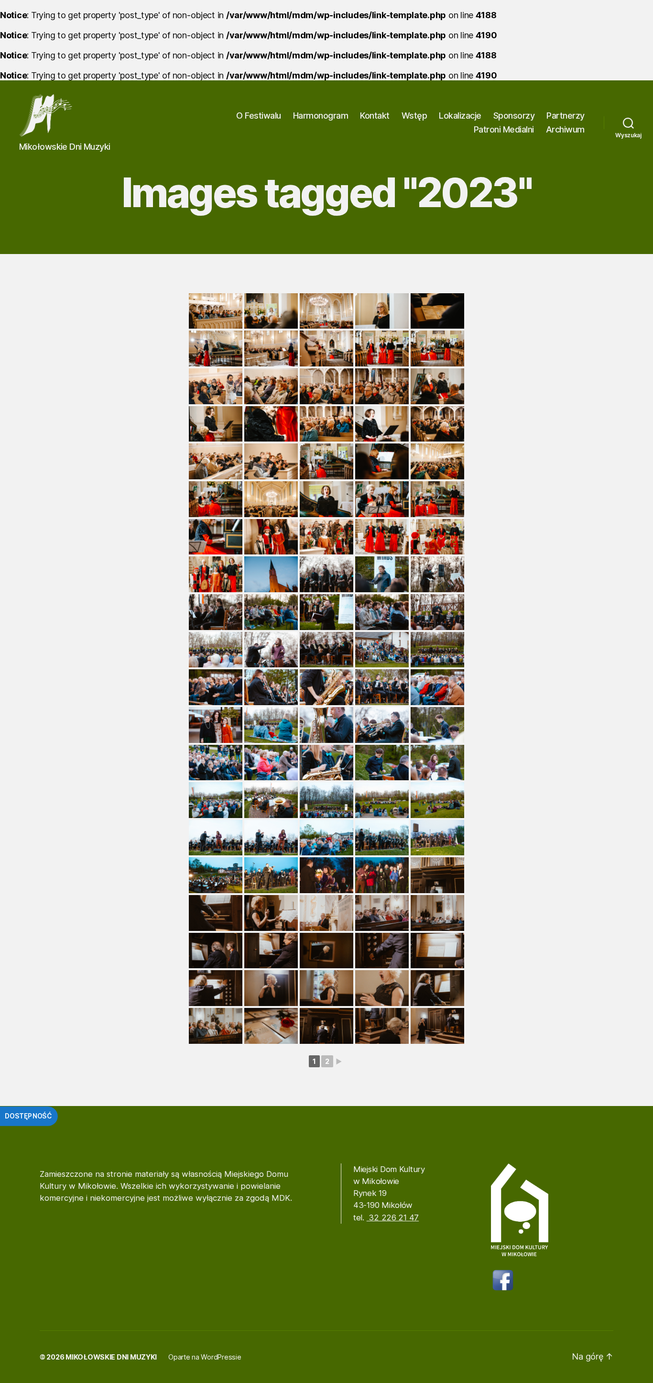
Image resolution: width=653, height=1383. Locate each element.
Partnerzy (565, 116)
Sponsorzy (514, 116)
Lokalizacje (460, 116)
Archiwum (565, 129)
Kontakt (375, 116)
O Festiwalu (258, 116)
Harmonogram (320, 116)
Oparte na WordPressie (204, 1357)
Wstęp (414, 116)
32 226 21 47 (393, 1217)
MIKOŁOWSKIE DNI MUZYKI (111, 1357)
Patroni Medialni (504, 129)
